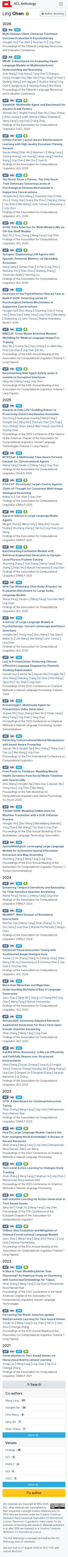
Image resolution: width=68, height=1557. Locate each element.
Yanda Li (24, 465)
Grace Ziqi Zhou (35, 200)
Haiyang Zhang (38, 85)
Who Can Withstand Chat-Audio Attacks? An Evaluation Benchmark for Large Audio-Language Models (32, 591)
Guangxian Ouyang (28, 418)
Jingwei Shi (9, 713)
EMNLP (10, 1464)
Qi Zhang (22, 1076)
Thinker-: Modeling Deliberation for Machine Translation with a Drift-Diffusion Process (30, 815)
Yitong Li (36, 997)
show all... (34, 1435)
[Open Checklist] (25, 100)
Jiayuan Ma (40, 674)
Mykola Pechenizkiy (39, 567)
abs (17, 29)
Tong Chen (39, 73)
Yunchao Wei (55, 599)
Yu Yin (56, 923)
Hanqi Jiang (9, 266)
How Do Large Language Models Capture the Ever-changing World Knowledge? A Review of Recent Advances (33, 1137)
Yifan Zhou (27, 270)
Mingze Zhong (11, 524)
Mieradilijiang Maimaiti (47, 823)
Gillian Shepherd (49, 116)
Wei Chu (30, 160)
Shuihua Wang (47, 81)
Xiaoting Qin (39, 1068)
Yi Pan (40, 266)
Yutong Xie (21, 346)
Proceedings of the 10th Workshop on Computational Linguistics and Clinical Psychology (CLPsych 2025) (32, 795)
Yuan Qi (42, 160)
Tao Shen (25, 42)
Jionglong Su (18, 85)
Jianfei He (25, 674)
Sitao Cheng (9, 1064)
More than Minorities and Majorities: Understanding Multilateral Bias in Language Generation (31, 989)
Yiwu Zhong (22, 235)
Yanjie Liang (44, 156)
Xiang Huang (56, 1068)
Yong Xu (44, 1064)
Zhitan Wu (18, 567)
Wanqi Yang (9, 465)
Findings (10, 1450)
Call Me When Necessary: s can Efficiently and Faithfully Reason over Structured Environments (33, 1056)
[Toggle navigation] (61, 4)
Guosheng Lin (29, 962)
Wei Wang (55, 85)
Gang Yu (34, 958)
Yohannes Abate (12, 274)
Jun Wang (32, 1149)
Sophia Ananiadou (50, 318)
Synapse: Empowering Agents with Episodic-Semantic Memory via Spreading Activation (30, 258)
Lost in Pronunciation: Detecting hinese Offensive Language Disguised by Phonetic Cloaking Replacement (30, 666)
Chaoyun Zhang (20, 1068)
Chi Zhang (21, 958)
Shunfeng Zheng (23, 528)
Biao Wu (43, 112)
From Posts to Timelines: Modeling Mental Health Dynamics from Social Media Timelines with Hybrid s (32, 775)
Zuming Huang (11, 156)
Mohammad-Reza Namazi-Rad (21, 1180)
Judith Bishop (29, 116)
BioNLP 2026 (10, 322)
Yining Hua (17, 200)
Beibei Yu (8, 496)
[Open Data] (25, 883)
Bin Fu (15, 962)
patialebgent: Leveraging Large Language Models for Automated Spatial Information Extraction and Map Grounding (33, 850)
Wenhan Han (10, 923)
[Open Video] (25, 1128)
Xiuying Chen (10, 430)
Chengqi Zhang (20, 1327)
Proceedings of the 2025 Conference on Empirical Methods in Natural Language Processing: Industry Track (32, 690)
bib (10, 29)
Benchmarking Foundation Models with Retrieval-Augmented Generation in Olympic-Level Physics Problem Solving (32, 555)
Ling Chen (55, 42)
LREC (8, 1478)
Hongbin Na (9, 42)
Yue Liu (6, 752)
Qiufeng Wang (10, 81)
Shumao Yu (40, 42)
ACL (7, 1457)
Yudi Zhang (31, 563)
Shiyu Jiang (26, 426)
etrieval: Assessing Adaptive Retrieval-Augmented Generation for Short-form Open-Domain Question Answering (32, 1025)
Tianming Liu (32, 274)
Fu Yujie (56, 422)
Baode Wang (10, 152)
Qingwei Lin (23, 1072)
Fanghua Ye (42, 1176)
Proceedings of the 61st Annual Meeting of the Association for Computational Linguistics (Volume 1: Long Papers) (33, 1250)
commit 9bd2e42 (12, 1551)
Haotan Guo (9, 674)
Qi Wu (40, 350)
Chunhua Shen (48, 962)
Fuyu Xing (46, 77)
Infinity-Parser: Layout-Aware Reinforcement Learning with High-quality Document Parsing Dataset (32, 144)
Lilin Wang (22, 638)
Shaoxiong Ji (57, 204)
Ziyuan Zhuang (28, 1064)
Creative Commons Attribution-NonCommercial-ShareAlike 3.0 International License (33, 1518)
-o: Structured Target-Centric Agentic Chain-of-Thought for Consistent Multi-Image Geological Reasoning (32, 488)
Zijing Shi (7, 381)
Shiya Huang (11, 116)
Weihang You (10, 270)
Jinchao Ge (9, 112)
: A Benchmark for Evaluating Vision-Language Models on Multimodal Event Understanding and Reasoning (30, 65)
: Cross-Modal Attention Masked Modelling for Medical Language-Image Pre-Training (31, 338)
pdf (5, 100)
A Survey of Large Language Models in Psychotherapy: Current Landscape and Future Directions (33, 626)
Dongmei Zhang (41, 1072)
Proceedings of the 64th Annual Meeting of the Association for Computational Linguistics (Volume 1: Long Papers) (33, 358)
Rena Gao (16, 314)
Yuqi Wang (24, 73)
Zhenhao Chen (40, 422)
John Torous (39, 204)
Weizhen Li (39, 152)
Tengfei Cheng (27, 112)
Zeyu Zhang (57, 112)
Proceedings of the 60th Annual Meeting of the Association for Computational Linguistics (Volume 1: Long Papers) (33, 1335)
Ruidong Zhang (45, 270)
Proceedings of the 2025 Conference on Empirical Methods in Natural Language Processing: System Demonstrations (32, 725)
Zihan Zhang (43, 923)
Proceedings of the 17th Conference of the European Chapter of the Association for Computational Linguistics (28, 1215)
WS (7, 1471)
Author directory (54, 13)
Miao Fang (41, 426)
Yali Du (39, 528)
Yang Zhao (38, 120)
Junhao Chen (26, 266)
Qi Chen (58, 77)
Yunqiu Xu (21, 1207)
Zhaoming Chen (43, 196)
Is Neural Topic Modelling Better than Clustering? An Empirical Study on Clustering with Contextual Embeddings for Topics (32, 1275)
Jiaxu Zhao (9, 997)
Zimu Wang (9, 73)
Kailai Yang (30, 314)
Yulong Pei (49, 997)
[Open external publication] (4, 29)
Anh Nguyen (29, 81)
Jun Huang (28, 156)
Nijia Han (32, 77)
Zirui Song (8, 418)
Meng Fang (9, 120)
